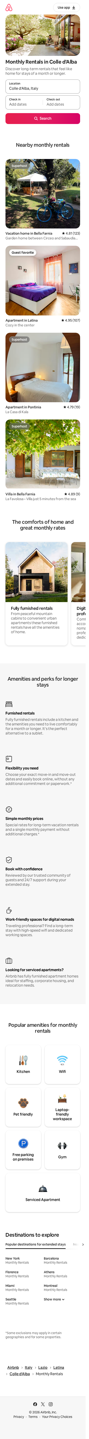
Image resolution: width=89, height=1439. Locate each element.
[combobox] (42, 88)
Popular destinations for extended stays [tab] (35, 1244)
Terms (33, 1417)
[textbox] (24, 104)
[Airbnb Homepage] (8, 7)
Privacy (18, 1417)
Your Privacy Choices (57, 1417)
